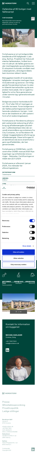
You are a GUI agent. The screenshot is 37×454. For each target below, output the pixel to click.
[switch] (32, 226)
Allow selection (18, 258)
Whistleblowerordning (13, 405)
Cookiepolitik (6, 448)
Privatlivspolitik (10, 408)
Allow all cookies (18, 252)
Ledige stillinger (10, 411)
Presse (5, 401)
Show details (26, 246)
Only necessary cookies (18, 264)
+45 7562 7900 (6, 428)
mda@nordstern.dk (12, 343)
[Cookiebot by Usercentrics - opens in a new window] (26, 188)
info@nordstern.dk (7, 426)
